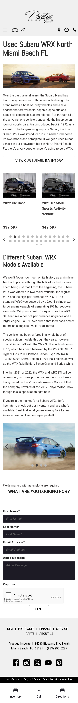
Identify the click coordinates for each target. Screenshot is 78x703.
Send (39, 609)
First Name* (11, 511)
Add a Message (14, 558)
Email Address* (14, 542)
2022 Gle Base (14, 203)
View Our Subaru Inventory (39, 160)
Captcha (9, 584)
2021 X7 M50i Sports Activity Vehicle (54, 208)
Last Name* (11, 527)
